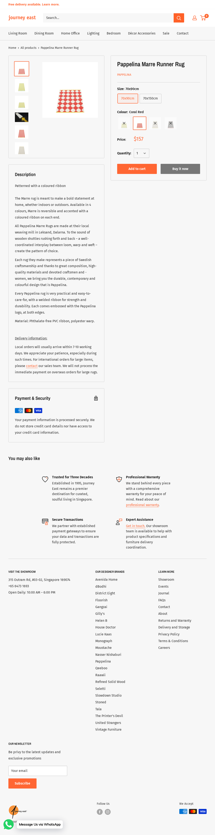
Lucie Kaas (103, 634)
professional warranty (142, 505)
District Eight (105, 593)
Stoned (100, 702)
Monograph (103, 641)
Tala (98, 709)
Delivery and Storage (174, 627)
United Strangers (108, 723)
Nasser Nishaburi (108, 655)
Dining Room (44, 33)
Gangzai (101, 607)
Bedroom (114, 33)
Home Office (70, 33)
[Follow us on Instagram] (108, 812)
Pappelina (124, 75)
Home (12, 48)
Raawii (100, 675)
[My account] (195, 18)
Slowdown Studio (108, 695)
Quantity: (124, 153)
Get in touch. (135, 526)
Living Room (17, 33)
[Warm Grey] (155, 123)
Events (163, 586)
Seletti (100, 689)
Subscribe (22, 783)
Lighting (93, 33)
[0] (203, 17)
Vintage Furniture (108, 730)
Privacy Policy (169, 634)
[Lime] (124, 123)
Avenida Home (106, 580)
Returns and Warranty (174, 621)
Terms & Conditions (173, 641)
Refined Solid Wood (110, 682)
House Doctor (105, 627)
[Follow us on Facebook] (100, 812)
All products (29, 48)
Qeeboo (101, 668)
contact (32, 366)
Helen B (101, 621)
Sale (166, 33)
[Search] (179, 18)
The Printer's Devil (109, 716)
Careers (164, 648)
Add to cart (137, 169)
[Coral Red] (139, 123)
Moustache (103, 648)
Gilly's (100, 614)
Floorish (101, 600)
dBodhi (100, 586)
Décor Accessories (141, 33)
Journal (163, 593)
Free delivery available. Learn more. (33, 4)
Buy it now (180, 169)
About (162, 614)
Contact (183, 33)
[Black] (170, 123)
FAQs (161, 600)
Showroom (166, 580)
